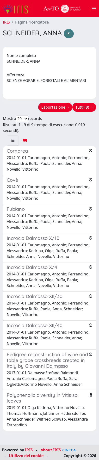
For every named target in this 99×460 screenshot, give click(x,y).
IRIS (6, 22)
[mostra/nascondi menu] (94, 8)
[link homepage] (17, 8)
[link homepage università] (62, 8)
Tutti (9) (82, 107)
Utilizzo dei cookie (26, 455)
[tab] (13, 140)
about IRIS (51, 450)
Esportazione (53, 107)
